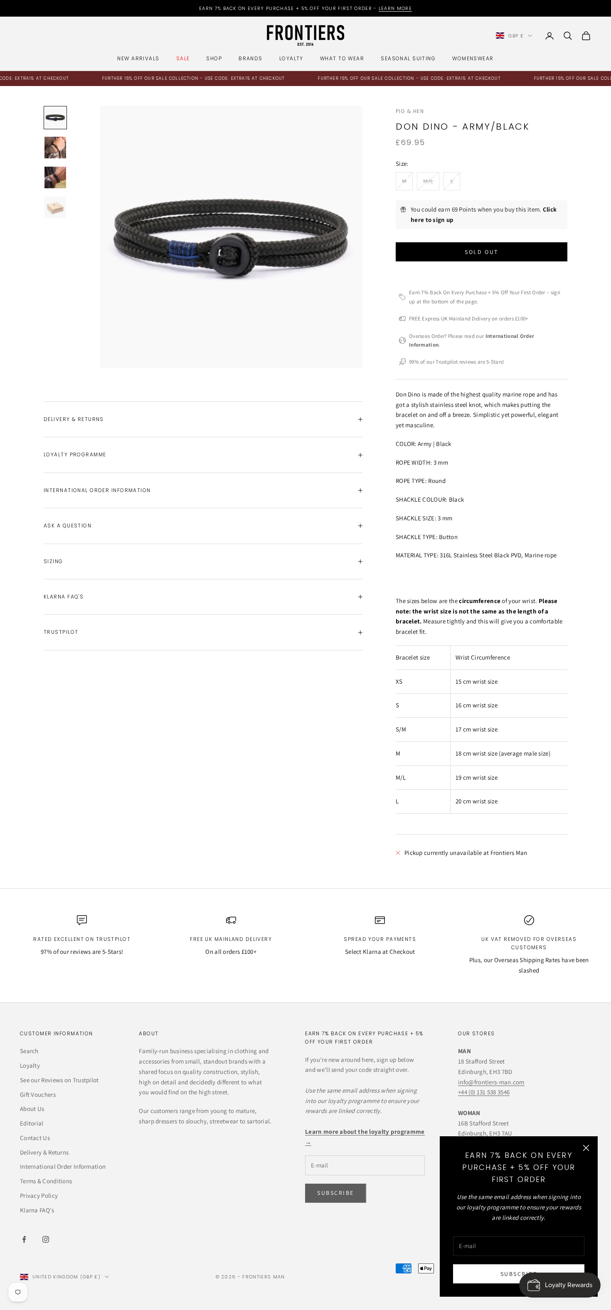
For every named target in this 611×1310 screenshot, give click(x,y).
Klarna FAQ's (37, 1210)
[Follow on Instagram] (46, 1239)
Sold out (481, 252)
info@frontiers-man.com (491, 1082)
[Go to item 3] (55, 177)
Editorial (32, 1123)
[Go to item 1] (55, 117)
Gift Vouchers (38, 1094)
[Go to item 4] (55, 207)
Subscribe (518, 1274)
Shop (214, 58)
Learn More (395, 8)
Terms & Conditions (46, 1181)
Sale (183, 58)
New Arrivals (138, 58)
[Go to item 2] (55, 147)
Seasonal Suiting (408, 58)
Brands (251, 58)
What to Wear (342, 58)
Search (29, 1051)
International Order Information (63, 1166)
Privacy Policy (39, 1195)
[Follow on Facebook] (24, 1239)
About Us (32, 1109)
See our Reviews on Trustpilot (59, 1080)
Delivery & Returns (44, 1152)
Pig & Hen (410, 111)
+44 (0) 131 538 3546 (484, 1092)
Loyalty (291, 58)
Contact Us (35, 1138)
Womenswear (472, 58)
